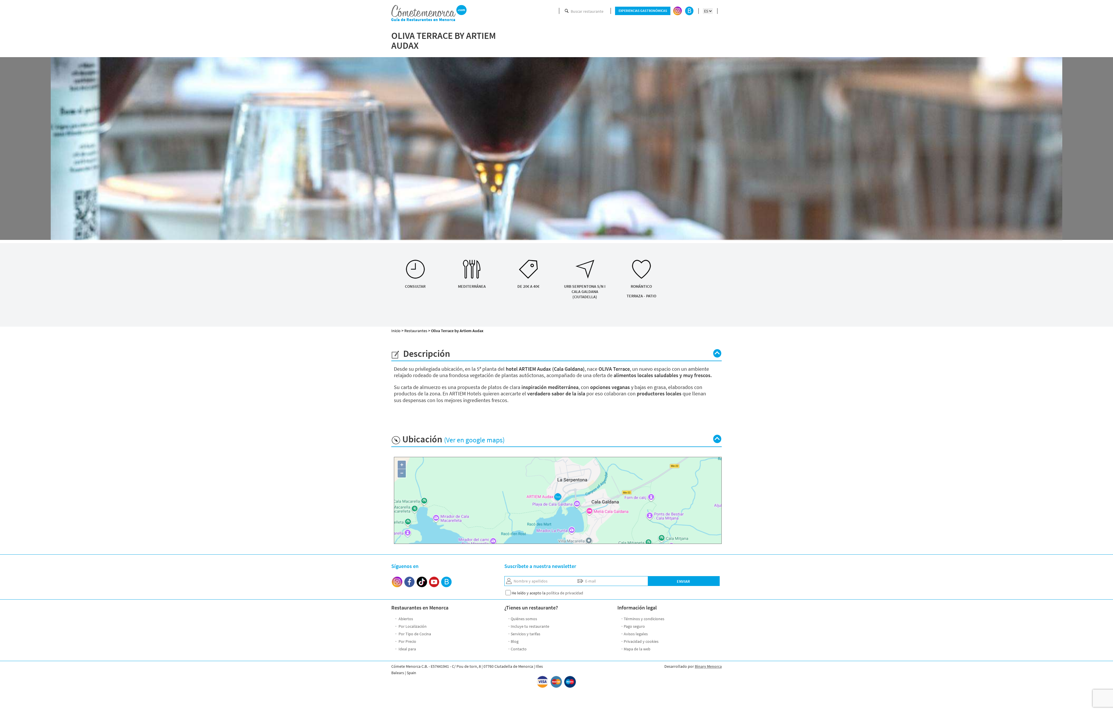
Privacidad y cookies (641, 641)
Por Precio (407, 641)
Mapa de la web (637, 649)
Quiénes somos (524, 618)
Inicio (396, 330)
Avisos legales (636, 633)
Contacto (519, 649)
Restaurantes (415, 330)
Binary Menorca (708, 666)
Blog (515, 641)
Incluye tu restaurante (530, 626)
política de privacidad (564, 593)
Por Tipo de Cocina (414, 633)
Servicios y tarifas (525, 633)
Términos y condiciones (644, 618)
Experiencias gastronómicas (643, 11)
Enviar (683, 581)
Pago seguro (634, 626)
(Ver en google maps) (474, 440)
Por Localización (412, 626)
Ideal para (407, 649)
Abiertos (405, 618)
